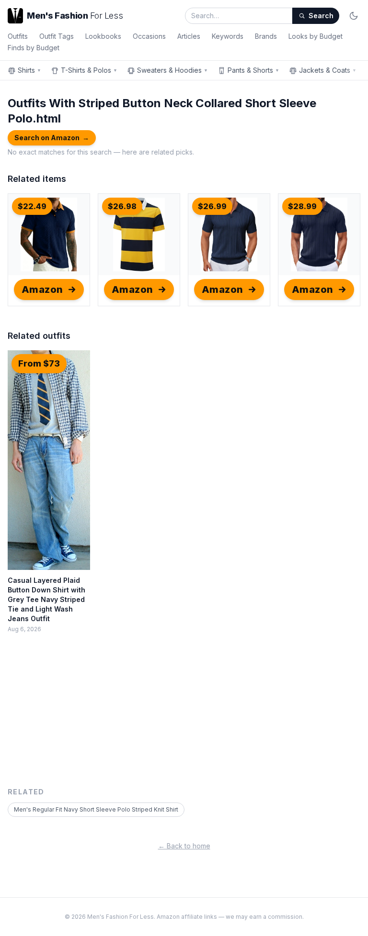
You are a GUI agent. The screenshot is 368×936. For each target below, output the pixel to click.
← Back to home (184, 846)
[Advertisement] (184, 715)
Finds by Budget (33, 48)
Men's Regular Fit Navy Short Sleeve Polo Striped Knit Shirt (96, 809)
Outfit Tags (56, 36)
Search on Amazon (51, 138)
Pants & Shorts (253, 70)
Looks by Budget (315, 36)
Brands (266, 36)
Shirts (29, 70)
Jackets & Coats (327, 70)
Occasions (149, 36)
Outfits (18, 36)
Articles (188, 36)
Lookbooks (103, 36)
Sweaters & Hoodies (172, 70)
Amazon (42, 289)
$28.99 (302, 206)
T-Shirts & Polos (89, 70)
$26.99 (212, 206)
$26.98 (122, 206)
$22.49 (32, 206)
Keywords (227, 36)
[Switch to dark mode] (353, 15)
